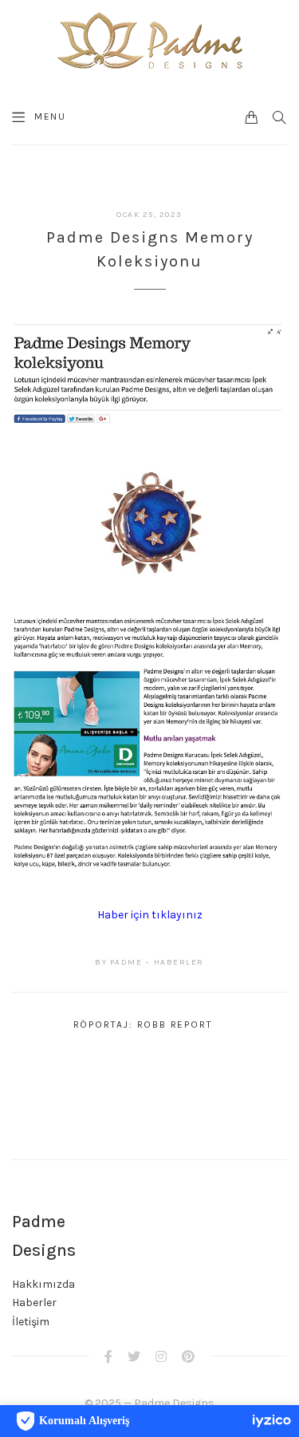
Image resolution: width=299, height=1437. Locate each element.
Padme (126, 962)
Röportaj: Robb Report (143, 1024)
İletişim (30, 1321)
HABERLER (179, 962)
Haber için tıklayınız (150, 915)
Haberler (34, 1302)
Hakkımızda (43, 1284)
